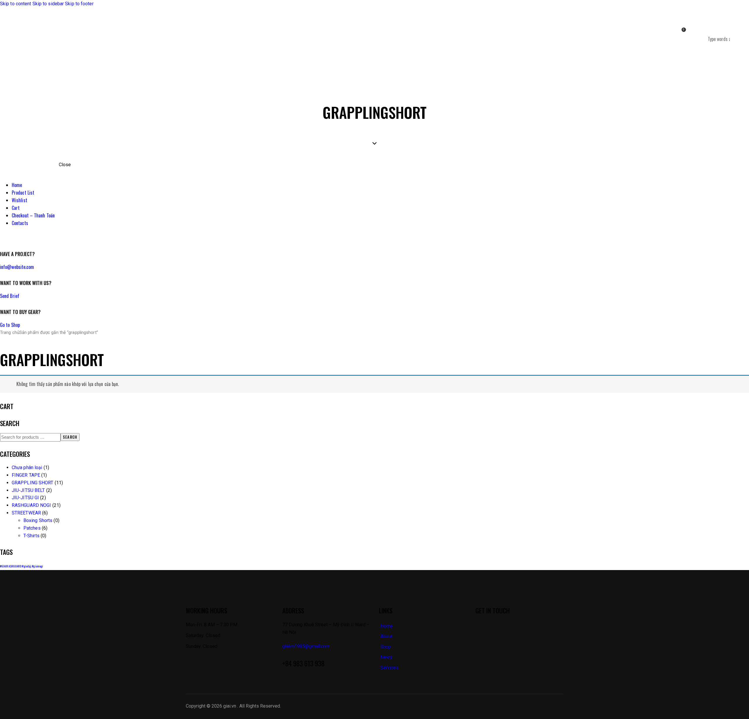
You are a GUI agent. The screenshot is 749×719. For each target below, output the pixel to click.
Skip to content (15, 3)
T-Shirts (31, 535)
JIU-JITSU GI (25, 497)
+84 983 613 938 (303, 663)
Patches (32, 528)
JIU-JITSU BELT (28, 490)
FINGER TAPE (26, 475)
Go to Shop (10, 324)
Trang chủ (9, 332)
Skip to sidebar (48, 3)
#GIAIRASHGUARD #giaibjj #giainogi (21, 566)
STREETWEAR (26, 513)
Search (70, 437)
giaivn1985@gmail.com (306, 646)
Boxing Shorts (37, 520)
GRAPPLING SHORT (33, 482)
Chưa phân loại (27, 467)
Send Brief (9, 295)
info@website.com (17, 266)
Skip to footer (79, 3)
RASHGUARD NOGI (31, 505)
